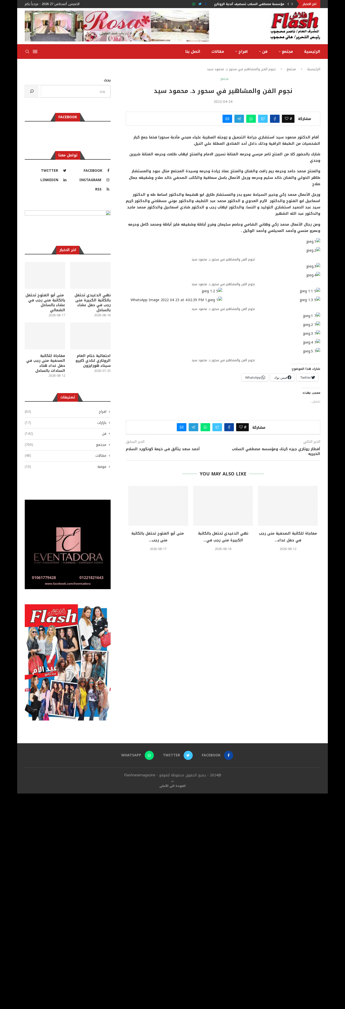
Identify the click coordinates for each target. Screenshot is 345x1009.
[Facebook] (206, 4)
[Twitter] (200, 4)
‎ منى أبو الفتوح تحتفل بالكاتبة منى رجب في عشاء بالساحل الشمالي (45, 303)
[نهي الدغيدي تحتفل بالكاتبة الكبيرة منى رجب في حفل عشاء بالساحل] (223, 506)
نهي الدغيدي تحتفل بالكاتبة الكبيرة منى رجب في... (223, 537)
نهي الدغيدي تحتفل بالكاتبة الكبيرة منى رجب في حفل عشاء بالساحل (93, 303)
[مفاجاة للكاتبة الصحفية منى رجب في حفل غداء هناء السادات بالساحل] (288, 506)
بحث (107, 80)
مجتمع (287, 51)
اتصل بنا (192, 51)
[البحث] (32, 91)
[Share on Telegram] (239, 119)
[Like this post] (286, 119)
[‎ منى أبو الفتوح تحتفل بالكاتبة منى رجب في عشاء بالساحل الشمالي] (158, 506)
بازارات (65, 422)
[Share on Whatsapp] (251, 119)
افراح (243, 51)
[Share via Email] (227, 119)
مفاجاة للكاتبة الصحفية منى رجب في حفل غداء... (288, 537)
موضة (65, 466)
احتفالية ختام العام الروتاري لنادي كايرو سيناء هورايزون (93, 360)
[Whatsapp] (193, 4)
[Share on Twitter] (263, 119)
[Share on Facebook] (275, 119)
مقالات (217, 51)
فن (264, 51)
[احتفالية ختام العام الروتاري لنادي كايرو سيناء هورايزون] (90, 335)
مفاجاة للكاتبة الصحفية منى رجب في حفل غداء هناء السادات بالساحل (45, 363)
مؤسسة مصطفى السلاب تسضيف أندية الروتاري (248, 4)
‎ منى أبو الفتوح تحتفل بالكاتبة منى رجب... (158, 537)
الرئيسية (312, 51)
